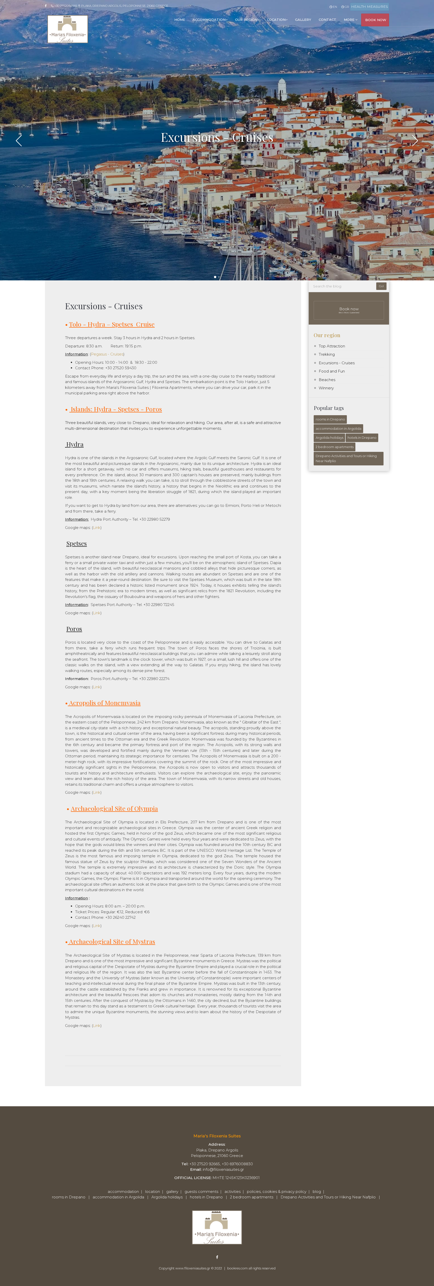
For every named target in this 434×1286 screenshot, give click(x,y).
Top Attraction (332, 346)
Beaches (327, 379)
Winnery (326, 388)
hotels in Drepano (362, 438)
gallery (303, 20)
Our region (327, 334)
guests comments (201, 1191)
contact (327, 20)
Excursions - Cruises (337, 362)
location (276, 20)
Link (96, 527)
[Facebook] (47, 6)
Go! (381, 286)
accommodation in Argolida (338, 428)
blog (317, 1191)
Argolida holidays (329, 438)
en (334, 7)
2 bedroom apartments (335, 447)
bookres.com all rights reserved (251, 1268)
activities (233, 1191)
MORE (349, 20)
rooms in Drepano (330, 419)
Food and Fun (332, 371)
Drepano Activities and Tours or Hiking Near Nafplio (346, 458)
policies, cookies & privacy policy (276, 1191)
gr (346, 7)
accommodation (209, 20)
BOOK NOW (375, 20)
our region (246, 20)
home (179, 20)
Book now (349, 310)
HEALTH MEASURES (369, 6)
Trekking (327, 354)
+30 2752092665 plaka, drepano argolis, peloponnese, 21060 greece (110, 6)
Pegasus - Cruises (107, 354)
